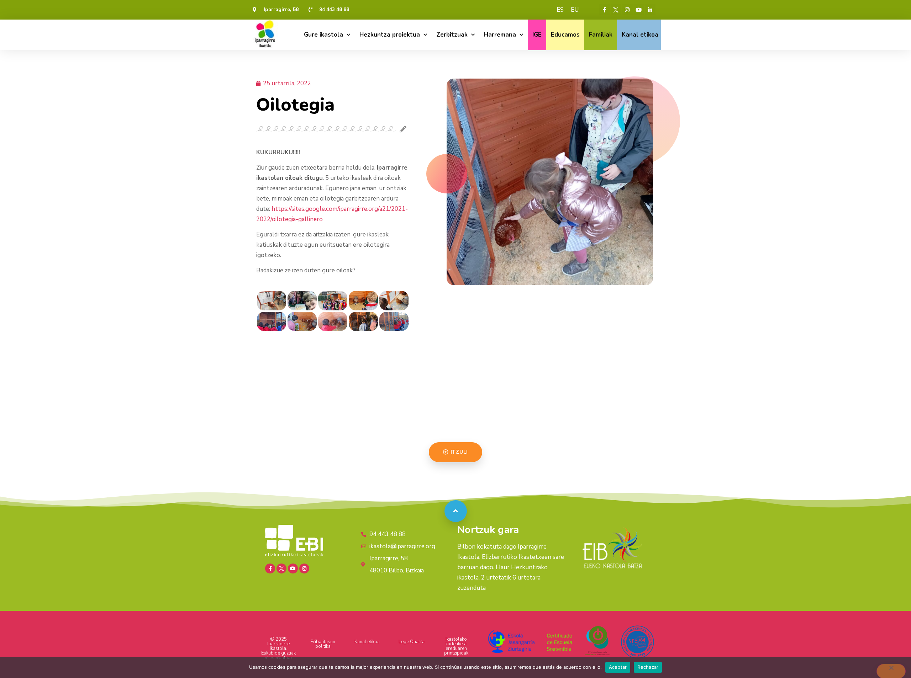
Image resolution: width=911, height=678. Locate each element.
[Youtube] (638, 9)
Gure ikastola (323, 35)
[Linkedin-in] (650, 9)
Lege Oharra (412, 642)
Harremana (500, 35)
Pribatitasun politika (322, 644)
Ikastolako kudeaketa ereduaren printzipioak (456, 646)
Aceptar (618, 667)
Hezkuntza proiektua (389, 35)
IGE (537, 35)
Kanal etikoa (640, 35)
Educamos (565, 35)
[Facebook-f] (604, 9)
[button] (455, 452)
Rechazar (647, 667)
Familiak (600, 35)
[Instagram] (627, 9)
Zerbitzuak (452, 35)
